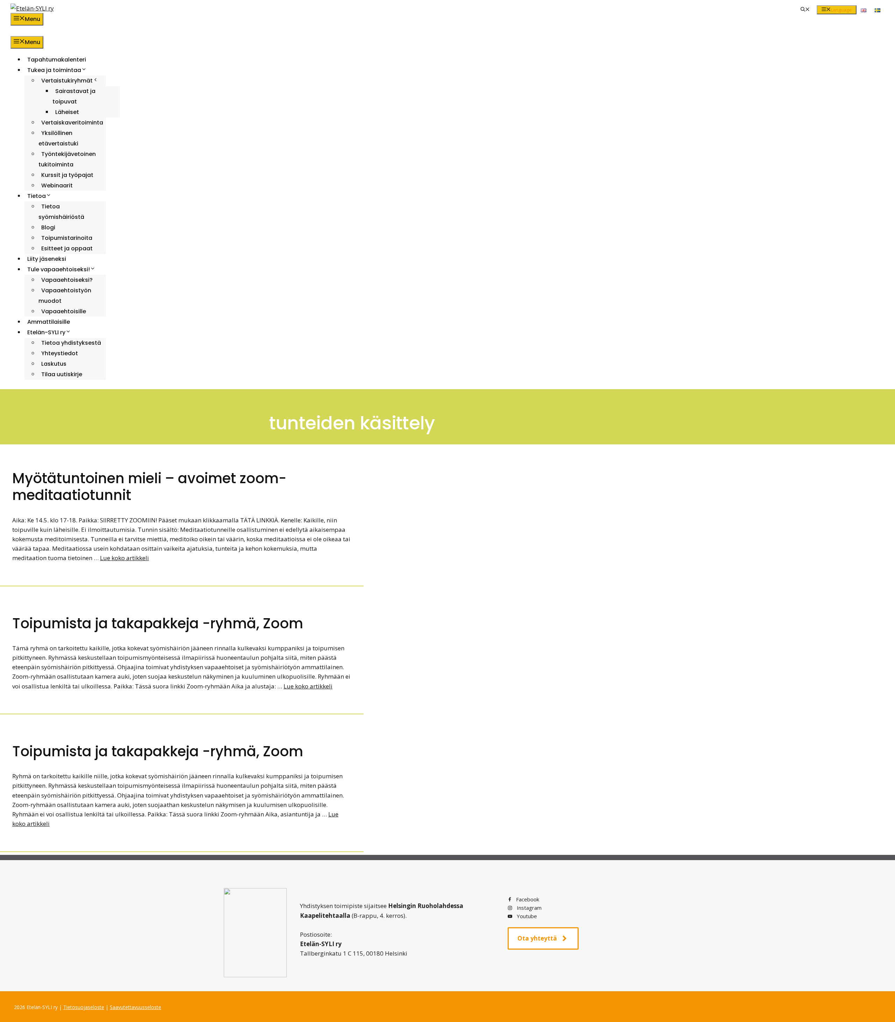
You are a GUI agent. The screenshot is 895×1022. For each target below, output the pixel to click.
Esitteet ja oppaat (67, 248)
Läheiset (67, 112)
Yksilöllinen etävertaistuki (58, 138)
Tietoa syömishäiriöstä (61, 211)
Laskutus (53, 364)
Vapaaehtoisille (63, 311)
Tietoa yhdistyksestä (71, 343)
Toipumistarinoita (66, 238)
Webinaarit (57, 185)
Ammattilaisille (48, 322)
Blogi (48, 227)
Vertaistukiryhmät (67, 81)
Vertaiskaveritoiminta (72, 123)
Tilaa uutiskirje (61, 374)
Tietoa (36, 196)
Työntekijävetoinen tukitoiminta (67, 159)
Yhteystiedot (59, 353)
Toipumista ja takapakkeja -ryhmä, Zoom (157, 623)
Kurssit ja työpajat (67, 175)
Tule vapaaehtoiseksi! (58, 269)
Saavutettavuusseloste (135, 1007)
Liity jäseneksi (46, 259)
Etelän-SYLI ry (46, 332)
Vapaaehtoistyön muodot (64, 295)
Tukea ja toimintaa (54, 70)
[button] (805, 10)
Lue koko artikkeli (124, 558)
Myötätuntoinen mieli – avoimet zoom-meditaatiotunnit (149, 487)
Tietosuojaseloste (83, 1007)
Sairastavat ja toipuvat (73, 96)
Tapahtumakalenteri (56, 60)
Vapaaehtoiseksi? (67, 280)
